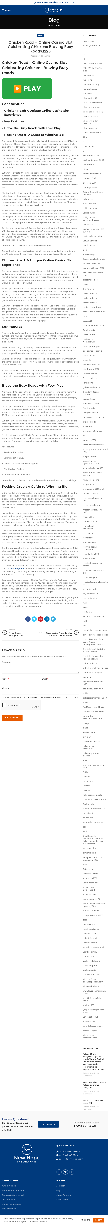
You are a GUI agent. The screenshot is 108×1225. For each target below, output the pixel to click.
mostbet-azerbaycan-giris (93, 571)
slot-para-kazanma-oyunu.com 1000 (92, 858)
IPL (84, 435)
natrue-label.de (90, 598)
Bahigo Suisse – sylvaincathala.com (92, 218)
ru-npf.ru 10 (88, 813)
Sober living (88, 869)
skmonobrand (89, 853)
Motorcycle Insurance (12, 1204)
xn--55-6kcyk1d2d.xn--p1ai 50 (93, 999)
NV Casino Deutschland (93, 616)
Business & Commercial (13, 1195)
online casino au (90, 663)
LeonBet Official (90, 493)
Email (45, 678)
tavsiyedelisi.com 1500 (93, 915)
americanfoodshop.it (92, 173)
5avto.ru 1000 (89, 146)
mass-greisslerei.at (91, 505)
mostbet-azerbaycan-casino (93, 564)
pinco (85, 728)
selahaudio (88, 818)
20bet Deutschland (92, 132)
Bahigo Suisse (89, 213)
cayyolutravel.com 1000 (94, 312)
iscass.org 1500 (89, 440)
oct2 (85, 625)
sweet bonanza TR (91, 899)
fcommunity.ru (90, 378)
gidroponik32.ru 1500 (92, 403)
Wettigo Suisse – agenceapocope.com (93, 980)
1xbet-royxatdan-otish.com (91, 122)
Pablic (85, 693)
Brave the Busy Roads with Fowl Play (32, 128)
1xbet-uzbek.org (90, 128)
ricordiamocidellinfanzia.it (95, 799)
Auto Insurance (9, 1186)
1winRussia (87, 93)
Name (5, 678)
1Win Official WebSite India (92, 69)
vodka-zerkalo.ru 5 (91, 961)
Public (85, 772)
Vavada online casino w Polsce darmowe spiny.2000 (94, 1085)
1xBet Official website (92, 103)
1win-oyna (87, 80)
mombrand (88, 533)
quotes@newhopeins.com (71, 1159)
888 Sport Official (91, 155)
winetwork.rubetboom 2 (94, 986)
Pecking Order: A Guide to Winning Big (34, 135)
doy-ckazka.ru (89, 355)
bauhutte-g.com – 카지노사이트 (94, 230)
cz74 (85, 316)
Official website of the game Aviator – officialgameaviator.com (94, 642)
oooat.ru (87, 677)
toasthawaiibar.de (91, 929)
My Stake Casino (90, 589)
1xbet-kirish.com (90, 116)
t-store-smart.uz (91, 911)
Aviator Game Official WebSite (93, 193)
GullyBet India (89, 408)
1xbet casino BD (90, 98)
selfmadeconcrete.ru (93, 822)
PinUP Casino (89, 732)
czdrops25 (87, 321)
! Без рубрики (89, 41)
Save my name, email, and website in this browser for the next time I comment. (41, 697)
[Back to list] (41, 632)
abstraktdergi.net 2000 (93, 160)
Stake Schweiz (89, 894)
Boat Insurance (9, 1208)
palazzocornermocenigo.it (95, 698)
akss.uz (86, 169)
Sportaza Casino (90, 873)
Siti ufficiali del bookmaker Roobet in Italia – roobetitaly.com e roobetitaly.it (93, 840)
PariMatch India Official (93, 707)
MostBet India (89, 558)
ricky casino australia (92, 795)
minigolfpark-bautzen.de (89, 527)
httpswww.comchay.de (93, 417)
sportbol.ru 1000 (90, 878)
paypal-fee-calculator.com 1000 (92, 717)
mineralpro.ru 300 (91, 521)
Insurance (87, 426)
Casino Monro (89, 289)
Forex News (88, 383)
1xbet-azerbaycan (91, 107)
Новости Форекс (90, 1030)
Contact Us (61, 1186)
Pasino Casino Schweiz (93, 711)
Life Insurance (8, 1199)
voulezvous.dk (89, 970)
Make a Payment (64, 1195)
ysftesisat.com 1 (90, 1017)
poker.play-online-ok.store (91, 754)
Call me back (48, 1124)
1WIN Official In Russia (92, 64)
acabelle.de (88, 164)
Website (5, 688)
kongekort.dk (89, 484)
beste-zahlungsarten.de (94, 236)
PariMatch (87, 702)
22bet (85, 137)
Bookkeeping (89, 254)
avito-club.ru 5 (89, 204)
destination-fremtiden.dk (89, 340)
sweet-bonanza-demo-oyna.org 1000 (94, 905)
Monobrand (88, 538)
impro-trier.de (89, 422)
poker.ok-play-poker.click (90, 747)
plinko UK (87, 737)
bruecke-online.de (91, 263)
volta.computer (90, 965)
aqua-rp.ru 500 (90, 187)
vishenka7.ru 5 (89, 956)
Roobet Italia (88, 804)
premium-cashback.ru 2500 (93, 766)
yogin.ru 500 (88, 1005)
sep (84, 827)
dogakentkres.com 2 (92, 351)
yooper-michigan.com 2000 (93, 1011)
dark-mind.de (89, 334)
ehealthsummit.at (91, 364)
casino (86, 284)
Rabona (86, 776)
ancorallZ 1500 (89, 178)
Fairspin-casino (90, 374)
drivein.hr (87, 360)
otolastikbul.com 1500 (93, 689)
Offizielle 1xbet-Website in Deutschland (94, 650)
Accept (98, 1220)
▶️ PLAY (27, 89)
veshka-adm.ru (90, 952)
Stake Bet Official (91, 883)
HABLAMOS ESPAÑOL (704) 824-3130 (55, 2)
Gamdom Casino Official (91, 393)
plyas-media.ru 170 (91, 741)
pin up (86, 723)
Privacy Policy (62, 1199)
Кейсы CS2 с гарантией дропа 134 (93, 1101)
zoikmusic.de (89, 1021)
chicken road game (15, 568)
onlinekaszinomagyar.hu (94, 672)
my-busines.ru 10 (91, 594)
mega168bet (89, 517)
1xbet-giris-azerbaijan (93, 112)
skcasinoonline (89, 848)
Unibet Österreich (91, 938)
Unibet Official (89, 933)
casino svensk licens (92, 307)
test (85, 920)
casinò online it (90, 302)
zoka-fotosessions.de (93, 1026)
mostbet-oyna (90, 577)
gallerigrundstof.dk (91, 387)
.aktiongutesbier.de (91, 45)
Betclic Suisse (89, 245)
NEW (85, 603)
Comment (7, 662)
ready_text (88, 781)
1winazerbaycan (90, 89)
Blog (85, 250)
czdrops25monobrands (93, 325)
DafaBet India (89, 330)
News (58, 25)
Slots (85, 864)
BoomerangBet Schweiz (94, 259)
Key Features (14, 121)
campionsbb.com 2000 (93, 268)
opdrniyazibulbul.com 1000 (93, 683)
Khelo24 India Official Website (92, 474)
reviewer (87, 790)
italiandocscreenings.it (93, 445)
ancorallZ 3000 (90, 183)
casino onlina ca (90, 293)
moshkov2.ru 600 (91, 554)
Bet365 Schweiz (90, 241)
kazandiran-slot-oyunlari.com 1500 (91, 462)
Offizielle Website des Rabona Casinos (93, 657)
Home (50, 25)
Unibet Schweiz (90, 942)
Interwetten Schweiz (92, 431)
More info (85, 1220)
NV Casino (87, 612)
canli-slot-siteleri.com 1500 (93, 274)
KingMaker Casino (91, 480)
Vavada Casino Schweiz (94, 947)
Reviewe (86, 786)
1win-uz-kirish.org (91, 84)
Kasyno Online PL (90, 456)
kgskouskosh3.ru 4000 (93, 468)
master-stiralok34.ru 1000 (92, 511)
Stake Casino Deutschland (89, 888)
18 (84, 59)
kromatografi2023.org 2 (93, 489)
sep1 (85, 831)
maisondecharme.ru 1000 (92, 499)
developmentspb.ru (92, 346)
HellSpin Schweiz (90, 413)
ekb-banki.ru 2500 (91, 369)
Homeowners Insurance (13, 1190)
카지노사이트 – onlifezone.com (90, 1036)
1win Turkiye (88, 75)
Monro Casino (89, 542)
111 (84, 54)
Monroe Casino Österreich (90, 548)
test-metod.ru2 (90, 924)
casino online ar (90, 298)
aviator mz (88, 199)
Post (85, 760)
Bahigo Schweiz (90, 208)
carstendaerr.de (90, 280)
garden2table (89, 399)
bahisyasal (88, 224)
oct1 (85, 621)
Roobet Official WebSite (94, 808)
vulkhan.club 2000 (91, 975)
